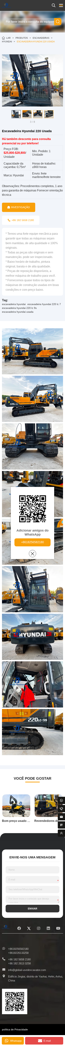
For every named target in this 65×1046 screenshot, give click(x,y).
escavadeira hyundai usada (17, 311)
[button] (4, 114)
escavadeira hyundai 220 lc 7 (44, 304)
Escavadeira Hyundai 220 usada (36, 41)
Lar (8, 38)
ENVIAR (32, 908)
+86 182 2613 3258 (19, 963)
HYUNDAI (7, 41)
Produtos (22, 38)
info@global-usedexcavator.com (27, 969)
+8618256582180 (32, 542)
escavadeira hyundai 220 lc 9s (19, 307)
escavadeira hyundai (14, 304)
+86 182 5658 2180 (19, 959)
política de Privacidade (15, 1029)
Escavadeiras (41, 38)
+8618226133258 (18, 952)
